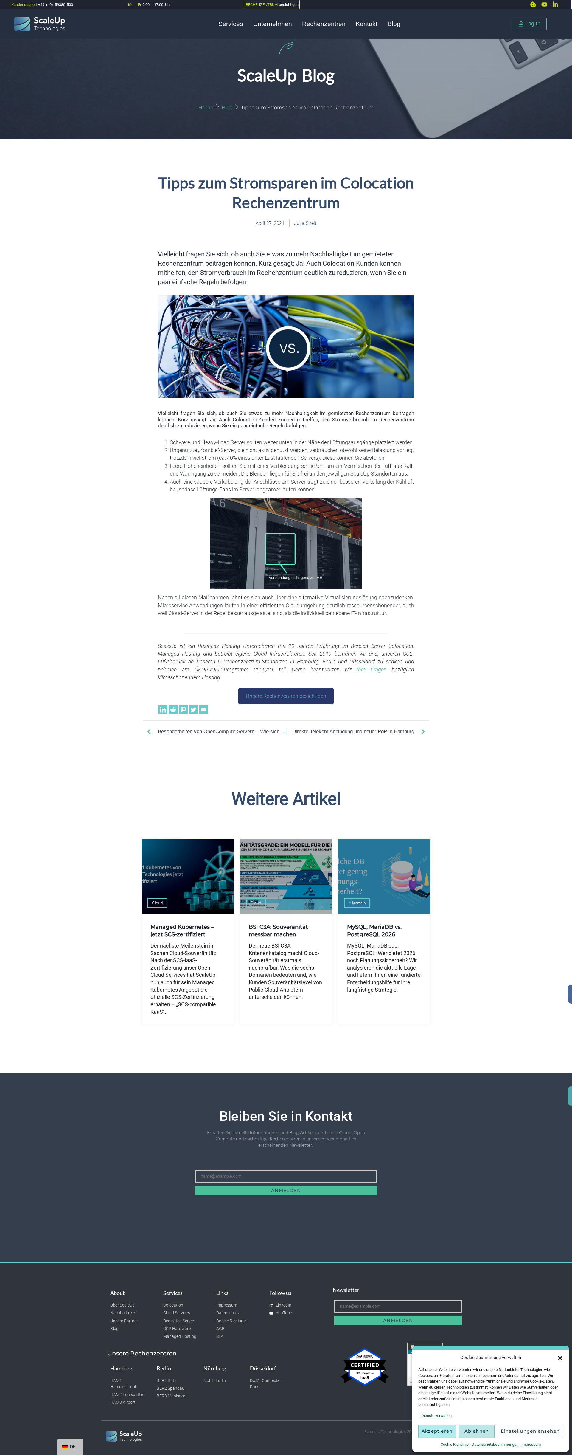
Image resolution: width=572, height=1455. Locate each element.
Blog (394, 23)
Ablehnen (476, 1431)
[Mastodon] (183, 709)
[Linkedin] (162, 709)
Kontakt (366, 23)
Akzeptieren (437, 1431)
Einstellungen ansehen (530, 1431)
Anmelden (286, 1190)
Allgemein (357, 902)
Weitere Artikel (286, 799)
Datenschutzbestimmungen (495, 1444)
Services (230, 23)
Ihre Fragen (372, 670)
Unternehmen (272, 23)
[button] (560, 1358)
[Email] (203, 709)
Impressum (531, 1444)
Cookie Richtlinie (455, 1444)
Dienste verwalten (436, 1415)
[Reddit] (173, 709)
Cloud (157, 902)
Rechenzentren (324, 23)
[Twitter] (193, 709)
